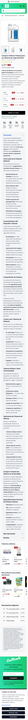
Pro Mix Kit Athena (5, 560)
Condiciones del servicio (9, 684)
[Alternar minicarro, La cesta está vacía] (24, 6)
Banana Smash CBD (18, 590)
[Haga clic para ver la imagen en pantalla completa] (13, 32)
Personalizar (13, 717)
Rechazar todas (13, 713)
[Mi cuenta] (21, 6)
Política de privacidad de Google (16, 683)
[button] (7, 62)
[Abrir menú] (2, 6)
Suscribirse (13, 678)
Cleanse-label (10, 621)
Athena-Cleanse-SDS (12, 617)
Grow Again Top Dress (7, 590)
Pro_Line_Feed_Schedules (13, 609)
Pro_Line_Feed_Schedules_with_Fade (13, 613)
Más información (6, 705)
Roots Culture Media (18, 560)
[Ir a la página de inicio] (12, 6)
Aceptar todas (13, 708)
